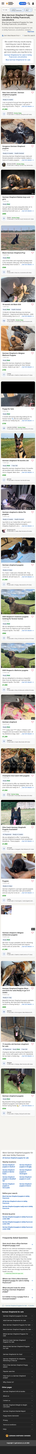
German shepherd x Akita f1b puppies (14, 513)
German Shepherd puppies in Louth (25, 1178)
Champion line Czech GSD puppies (16, 776)
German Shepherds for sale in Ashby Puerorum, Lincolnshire (18, 56)
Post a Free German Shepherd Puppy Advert (15, 1366)
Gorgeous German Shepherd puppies (13, 147)
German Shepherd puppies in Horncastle (8, 1186)
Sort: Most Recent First (11, 35)
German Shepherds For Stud (12, 1354)
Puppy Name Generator (11, 1416)
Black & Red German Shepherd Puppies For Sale (16, 1347)
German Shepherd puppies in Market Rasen (8, 1172)
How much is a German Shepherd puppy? (14, 1377)
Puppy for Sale (8, 409)
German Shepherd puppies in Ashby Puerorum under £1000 (17, 1228)
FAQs (4, 1429)
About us (6, 1396)
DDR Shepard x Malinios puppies (15, 670)
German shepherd (9, 722)
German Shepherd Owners (11, 3)
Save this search (29, 35)
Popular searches (9, 1371)
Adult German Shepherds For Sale (14, 1320)
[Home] (3, 1305)
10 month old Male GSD (11, 304)
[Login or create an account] (33, 3)
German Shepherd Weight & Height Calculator (15, 1406)
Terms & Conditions (9, 1425)
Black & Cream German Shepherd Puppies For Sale (14, 1341)
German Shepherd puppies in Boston (25, 1185)
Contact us (6, 1400)
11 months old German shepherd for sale (15, 1045)
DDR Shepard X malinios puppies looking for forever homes (15, 618)
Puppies (5, 881)
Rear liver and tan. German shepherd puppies (13, 93)
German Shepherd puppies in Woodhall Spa (9, 1179)
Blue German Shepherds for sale (18, 60)
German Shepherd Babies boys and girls (16, 198)
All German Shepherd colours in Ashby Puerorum (14, 1202)
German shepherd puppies (13, 565)
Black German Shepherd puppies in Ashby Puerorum (16, 1197)
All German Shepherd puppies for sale (15, 1158)
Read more (31, 31)
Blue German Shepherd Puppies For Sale (16, 1325)
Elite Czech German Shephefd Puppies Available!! (14, 828)
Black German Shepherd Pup (13, 253)
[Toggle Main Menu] (3, 3)
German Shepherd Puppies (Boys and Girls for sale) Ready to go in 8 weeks (16, 990)
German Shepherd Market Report (14, 1411)
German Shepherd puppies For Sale (15, 1316)
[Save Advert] (32, 92)
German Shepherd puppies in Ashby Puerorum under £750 (17, 1223)
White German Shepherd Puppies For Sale (15, 1335)
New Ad (23, 3)
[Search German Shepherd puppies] (29, 3)
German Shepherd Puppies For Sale (16, 1305)
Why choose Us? (8, 1382)
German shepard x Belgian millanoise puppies (13, 934)
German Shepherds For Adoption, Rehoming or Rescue (14, 1359)
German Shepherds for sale (13, 1312)
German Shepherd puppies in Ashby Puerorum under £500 (17, 1218)
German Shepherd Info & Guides (14, 1391)
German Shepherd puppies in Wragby (26, 1166)
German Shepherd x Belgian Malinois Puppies (13, 354)
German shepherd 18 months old (15, 460)
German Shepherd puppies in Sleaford (8, 1166)
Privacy (5, 1420)
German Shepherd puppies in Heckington (25, 1172)
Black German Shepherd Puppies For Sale (17, 1329)
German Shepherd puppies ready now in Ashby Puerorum (17, 1207)
